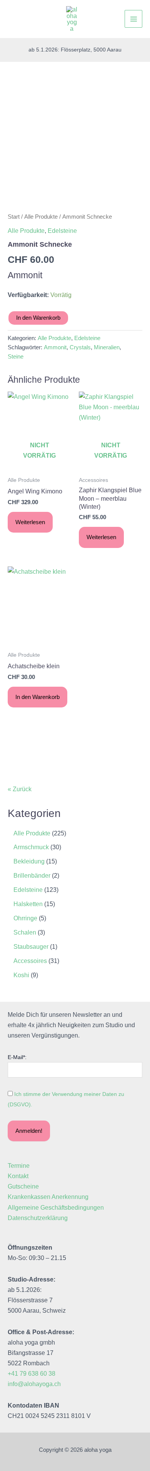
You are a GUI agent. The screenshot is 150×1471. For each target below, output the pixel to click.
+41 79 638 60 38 (31, 1373)
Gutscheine (23, 1186)
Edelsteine (62, 230)
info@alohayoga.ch (34, 1383)
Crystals (80, 347)
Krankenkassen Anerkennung (48, 1196)
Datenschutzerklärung (38, 1217)
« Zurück (20, 788)
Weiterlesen (30, 522)
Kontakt (18, 1175)
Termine (19, 1165)
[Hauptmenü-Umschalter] (133, 19)
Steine (15, 357)
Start (14, 216)
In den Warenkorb (38, 318)
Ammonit (55, 347)
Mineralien (107, 347)
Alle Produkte (41, 216)
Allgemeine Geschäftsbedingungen (56, 1207)
